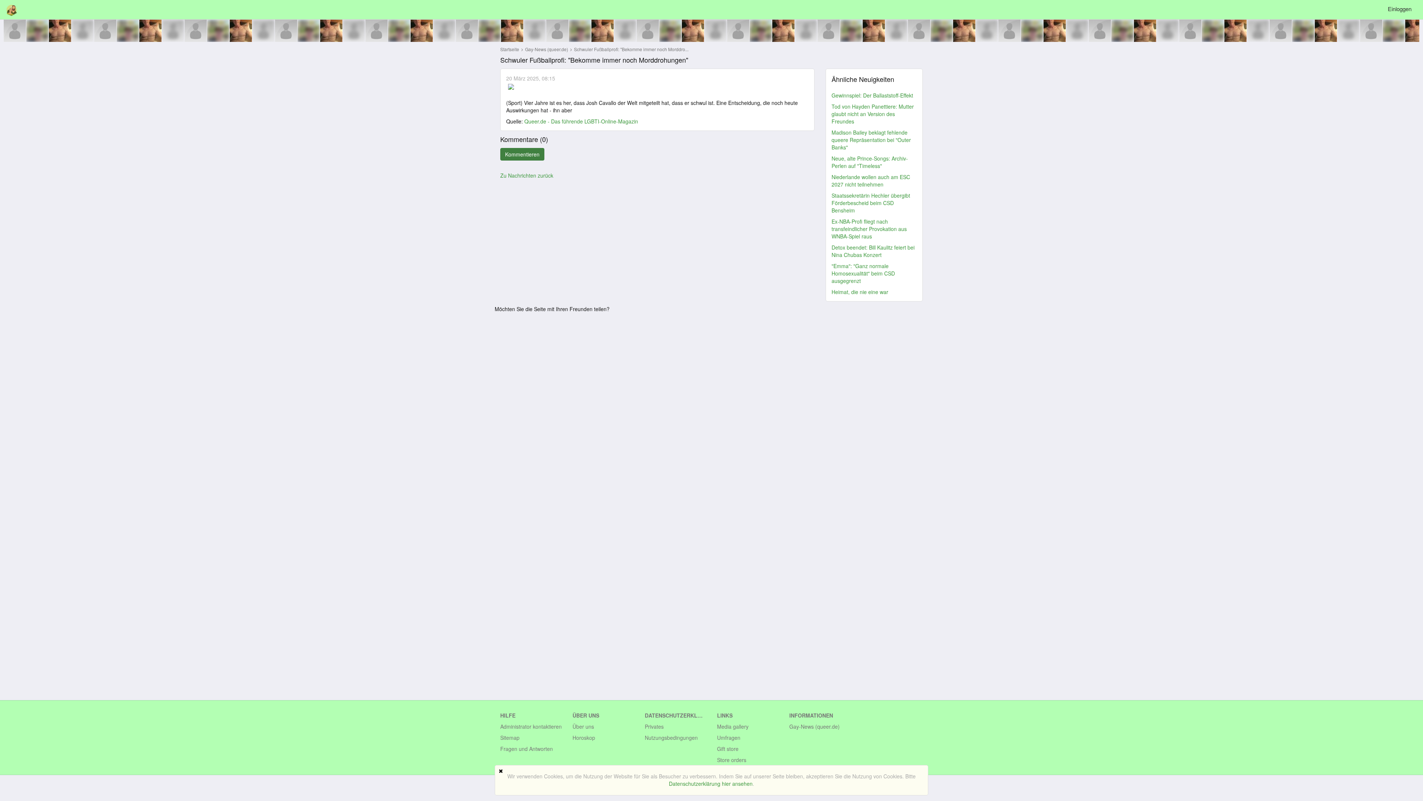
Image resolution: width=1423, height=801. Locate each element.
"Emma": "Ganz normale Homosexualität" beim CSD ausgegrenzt (863, 273)
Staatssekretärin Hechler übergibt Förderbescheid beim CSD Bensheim (871, 203)
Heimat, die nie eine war (860, 292)
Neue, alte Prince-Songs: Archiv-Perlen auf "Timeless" (870, 162)
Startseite (509, 49)
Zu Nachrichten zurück (526, 175)
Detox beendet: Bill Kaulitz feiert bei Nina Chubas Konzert (873, 251)
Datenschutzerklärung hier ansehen (711, 783)
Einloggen (1400, 9)
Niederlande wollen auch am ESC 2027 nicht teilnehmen (871, 180)
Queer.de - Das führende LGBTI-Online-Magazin (581, 121)
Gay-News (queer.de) (547, 49)
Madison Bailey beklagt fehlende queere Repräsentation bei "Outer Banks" (871, 140)
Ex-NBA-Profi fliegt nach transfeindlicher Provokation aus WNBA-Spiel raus (869, 229)
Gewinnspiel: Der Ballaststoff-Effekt (872, 95)
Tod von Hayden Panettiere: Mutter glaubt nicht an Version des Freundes (873, 114)
